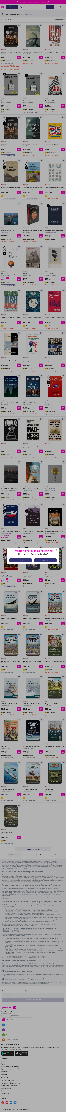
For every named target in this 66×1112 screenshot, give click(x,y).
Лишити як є (45, 560)
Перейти (20, 560)
